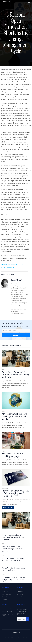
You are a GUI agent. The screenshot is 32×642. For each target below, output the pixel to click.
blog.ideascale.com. (17, 313)
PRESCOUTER (6, 2)
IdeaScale (21, 290)
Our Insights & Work (15, 345)
